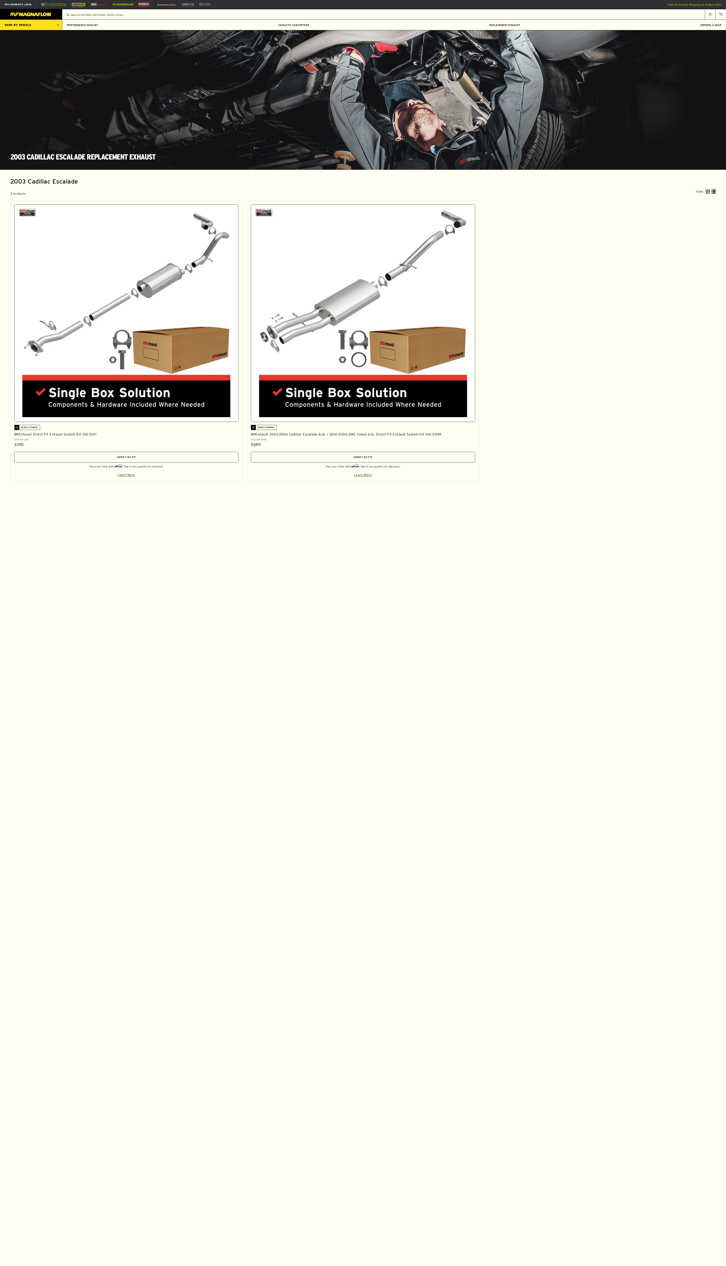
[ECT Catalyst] (53, 4)
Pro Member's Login (18, 4)
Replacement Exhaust (504, 25)
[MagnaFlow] (122, 4)
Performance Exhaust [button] (82, 25)
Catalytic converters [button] (293, 25)
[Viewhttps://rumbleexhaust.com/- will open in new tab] (143, 4)
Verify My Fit (126, 457)
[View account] (710, 14)
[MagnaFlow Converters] (78, 4)
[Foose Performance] (205, 4)
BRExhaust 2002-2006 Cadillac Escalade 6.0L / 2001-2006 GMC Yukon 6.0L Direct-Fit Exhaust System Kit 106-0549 (346, 434)
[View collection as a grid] (708, 192)
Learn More (164, 475)
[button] (720, 14)
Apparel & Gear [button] (710, 25)
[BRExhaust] (99, 4)
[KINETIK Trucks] (187, 4)
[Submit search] (68, 14)
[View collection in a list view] (714, 192)
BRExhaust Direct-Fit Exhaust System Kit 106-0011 (55, 434)
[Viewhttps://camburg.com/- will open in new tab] (165, 4)
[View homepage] (31, 14)
